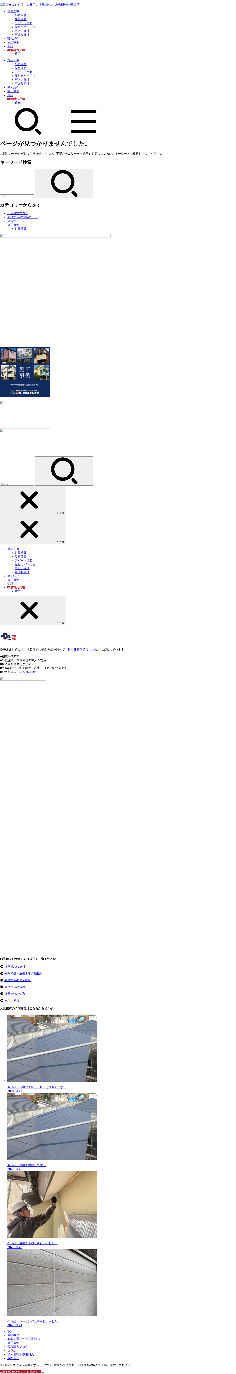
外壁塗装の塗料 (14, 966)
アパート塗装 (23, 23)
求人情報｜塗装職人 (20, 1354)
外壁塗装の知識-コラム (22, 217)
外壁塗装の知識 (14, 993)
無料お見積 (11, 1000)
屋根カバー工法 (25, 27)
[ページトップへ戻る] (42, 1372)
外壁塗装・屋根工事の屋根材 (23, 973)
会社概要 (13, 1335)
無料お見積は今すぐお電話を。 (20, 1371)
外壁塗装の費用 (14, 987)
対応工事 (13, 11)
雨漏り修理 (22, 34)
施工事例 (13, 42)
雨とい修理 (22, 30)
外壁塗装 (21, 15)
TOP (10, 1331)
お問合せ (13, 1358)
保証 (10, 46)
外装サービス (16, 221)
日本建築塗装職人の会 (82, 649)
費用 (18, 53)
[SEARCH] (28, 134)
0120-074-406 (28, 671)
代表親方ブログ (17, 213)
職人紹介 (13, 38)
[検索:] (17, 196)
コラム (11, 1350)
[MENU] (83, 134)
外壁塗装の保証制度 (17, 980)
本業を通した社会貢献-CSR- (25, 1338)
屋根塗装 (21, 19)
